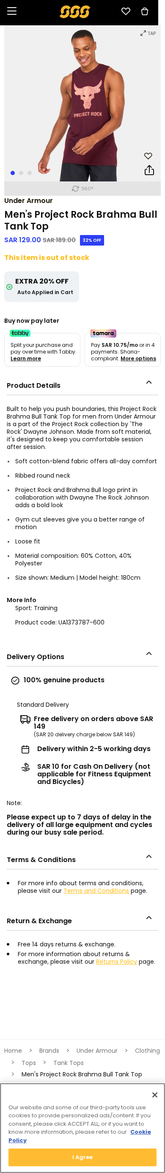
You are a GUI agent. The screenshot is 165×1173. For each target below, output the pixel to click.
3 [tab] (29, 173)
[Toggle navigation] (11, 11)
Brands (49, 1050)
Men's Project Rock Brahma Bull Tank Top (82, 1074)
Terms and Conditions (96, 891)
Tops (29, 1063)
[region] (82, 1128)
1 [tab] (12, 173)
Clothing (147, 1050)
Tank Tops (68, 1063)
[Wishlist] (125, 11)
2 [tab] (21, 173)
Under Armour (28, 200)
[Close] (155, 1095)
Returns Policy (116, 961)
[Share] (149, 171)
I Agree (82, 1157)
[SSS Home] (75, 11)
